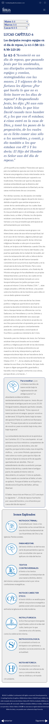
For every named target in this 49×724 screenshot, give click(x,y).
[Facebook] (45, 2)
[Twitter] (40, 2)
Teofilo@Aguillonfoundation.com (15, 3)
